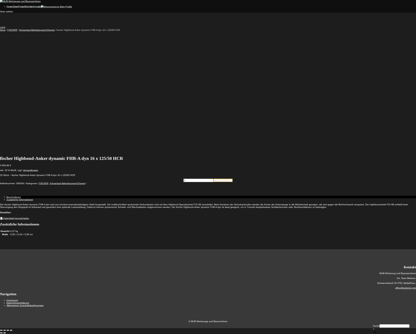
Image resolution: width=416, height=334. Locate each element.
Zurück (2, 27)
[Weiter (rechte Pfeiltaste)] (4, 332)
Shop (2, 30)
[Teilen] (7, 330)
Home (9, 6)
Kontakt (37, 6)
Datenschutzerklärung (17, 303)
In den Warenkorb (223, 180)
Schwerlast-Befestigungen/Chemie (37, 30)
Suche (376, 326)
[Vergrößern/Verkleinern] (1, 330)
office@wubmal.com (405, 288)
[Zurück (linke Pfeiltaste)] (1, 332)
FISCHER (12, 30)
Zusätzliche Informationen (19, 199)
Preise (21, 6)
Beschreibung (13, 197)
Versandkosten (30, 170)
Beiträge (29, 6)
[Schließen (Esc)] (11, 330)
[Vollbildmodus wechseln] (4, 330)
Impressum (12, 300)
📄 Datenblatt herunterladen (14, 218)
